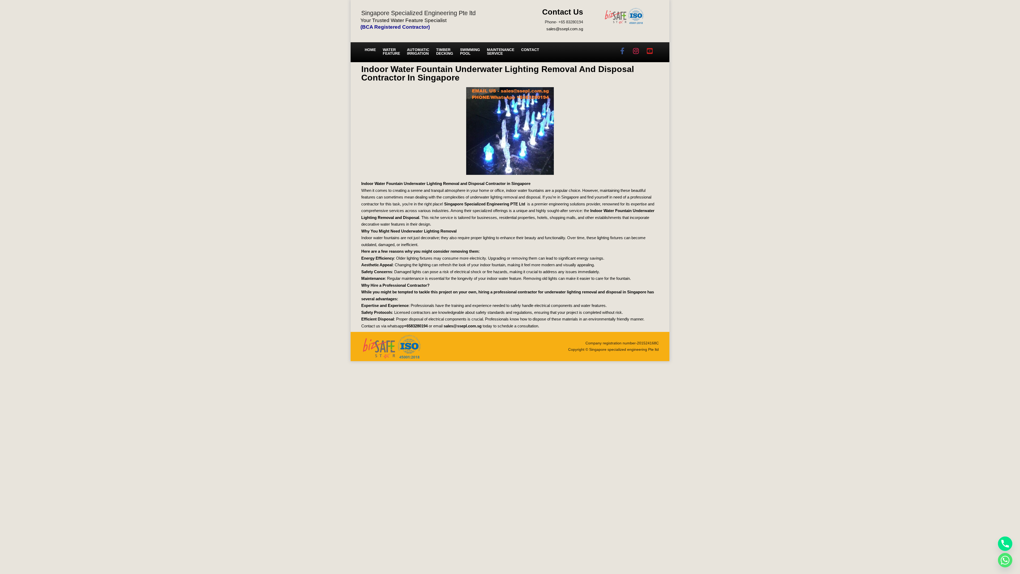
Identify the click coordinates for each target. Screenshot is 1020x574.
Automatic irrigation (418, 52)
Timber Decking (444, 52)
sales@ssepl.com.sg (564, 29)
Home (370, 50)
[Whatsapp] (1005, 560)
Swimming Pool (470, 52)
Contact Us (562, 12)
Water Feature (391, 52)
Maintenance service (500, 52)
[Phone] (1005, 544)
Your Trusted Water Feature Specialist (403, 20)
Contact (530, 50)
